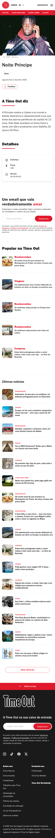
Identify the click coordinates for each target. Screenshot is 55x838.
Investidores (8, 781)
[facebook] (18, 754)
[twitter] (26, 754)
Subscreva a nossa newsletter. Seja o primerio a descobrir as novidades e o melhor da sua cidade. (26, 210)
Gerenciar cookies (10, 816)
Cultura (45, 13)
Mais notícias (27, 670)
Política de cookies (11, 801)
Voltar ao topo (30, 687)
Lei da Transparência (12, 811)
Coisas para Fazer (18, 13)
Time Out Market (39, 776)
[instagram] (4, 754)
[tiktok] (11, 754)
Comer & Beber (33, 13)
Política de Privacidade (19, 228)
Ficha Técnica (9, 771)
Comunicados (9, 776)
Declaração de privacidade (9, 795)
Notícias (5, 13)
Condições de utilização (13, 806)
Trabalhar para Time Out (11, 787)
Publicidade (37, 771)
